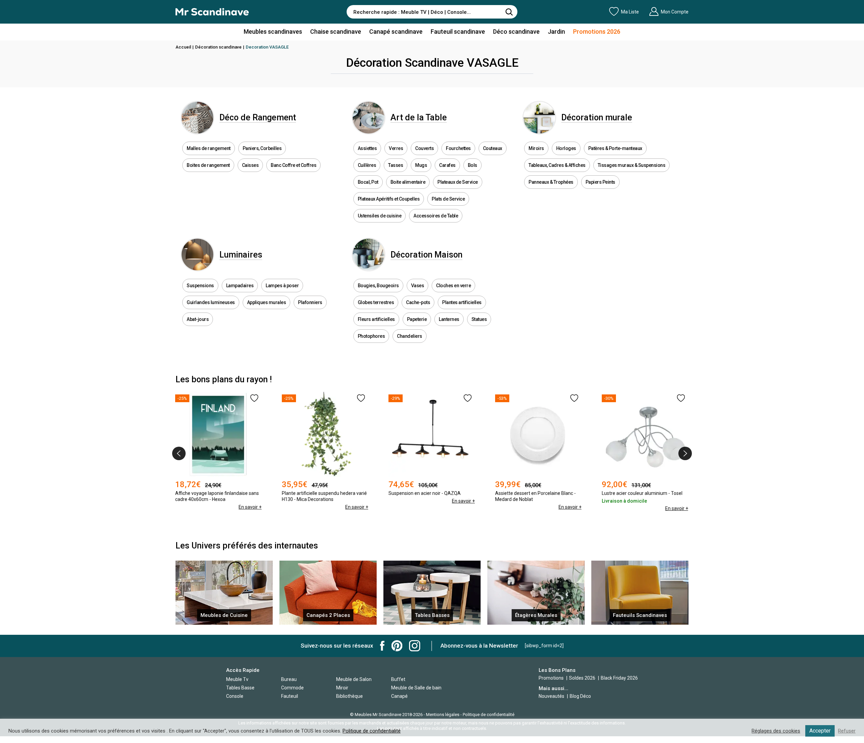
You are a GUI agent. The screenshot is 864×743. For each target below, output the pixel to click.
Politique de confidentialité (488, 714)
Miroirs (536, 148)
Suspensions (200, 285)
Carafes (447, 165)
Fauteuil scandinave (458, 31)
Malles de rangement (209, 148)
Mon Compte (674, 11)
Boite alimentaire (408, 182)
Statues (479, 319)
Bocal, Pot (368, 182)
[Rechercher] (509, 12)
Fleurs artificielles (376, 319)
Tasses (395, 165)
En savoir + (250, 507)
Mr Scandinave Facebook (382, 646)
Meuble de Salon (354, 679)
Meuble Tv (237, 679)
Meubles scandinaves (273, 31)
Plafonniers (310, 302)
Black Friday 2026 (619, 678)
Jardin (556, 31)
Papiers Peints (600, 182)
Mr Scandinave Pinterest (397, 645)
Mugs (421, 165)
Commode (292, 687)
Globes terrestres (376, 302)
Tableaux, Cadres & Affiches (557, 165)
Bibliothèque (349, 696)
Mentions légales (442, 714)
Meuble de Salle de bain (416, 687)
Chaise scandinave (335, 31)
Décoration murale (596, 117)
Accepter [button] (820, 730)
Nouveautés (551, 696)
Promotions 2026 (596, 31)
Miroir (342, 687)
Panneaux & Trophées (551, 182)
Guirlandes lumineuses (211, 302)
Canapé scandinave (396, 31)
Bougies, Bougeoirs (378, 285)
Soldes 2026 (582, 678)
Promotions (551, 678)
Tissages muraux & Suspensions (632, 165)
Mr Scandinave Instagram (414, 645)
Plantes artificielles (462, 302)
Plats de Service (448, 199)
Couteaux (492, 148)
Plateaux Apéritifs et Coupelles (389, 199)
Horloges (566, 148)
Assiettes (367, 148)
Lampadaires (240, 285)
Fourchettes (458, 148)
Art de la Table (418, 117)
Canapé (399, 696)
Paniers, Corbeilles (262, 148)
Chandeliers (409, 336)
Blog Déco (580, 696)
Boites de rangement (208, 165)
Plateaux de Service (457, 182)
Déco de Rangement (257, 117)
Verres (396, 148)
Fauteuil (289, 696)
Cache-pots (418, 302)
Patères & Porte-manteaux (615, 148)
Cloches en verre (453, 285)
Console (234, 696)
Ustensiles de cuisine (380, 215)
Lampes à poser (282, 285)
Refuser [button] (847, 731)
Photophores (371, 336)
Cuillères (367, 165)
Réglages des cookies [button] (776, 731)
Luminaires (240, 255)
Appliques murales (266, 302)
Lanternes (449, 319)
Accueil (183, 47)
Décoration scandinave (218, 47)
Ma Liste (630, 11)
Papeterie (417, 319)
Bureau (289, 679)
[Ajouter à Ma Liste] (254, 398)
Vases (417, 285)
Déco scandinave (516, 31)
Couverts (424, 148)
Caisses (250, 165)
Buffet (398, 679)
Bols (472, 165)
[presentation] (179, 453)
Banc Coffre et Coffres (293, 165)
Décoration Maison (426, 255)
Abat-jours (198, 319)
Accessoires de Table (435, 215)
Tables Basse (240, 687)
